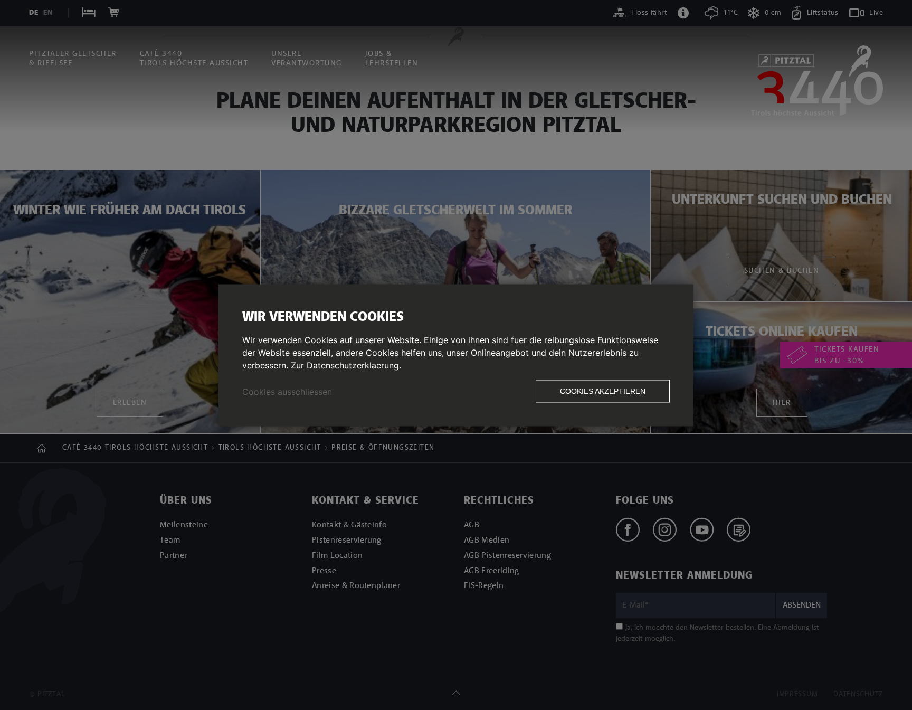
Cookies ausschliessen (287, 391)
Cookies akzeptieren (602, 390)
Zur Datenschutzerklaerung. (346, 364)
